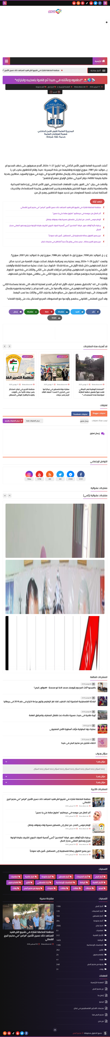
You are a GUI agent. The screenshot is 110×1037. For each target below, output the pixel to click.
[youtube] (91, 3)
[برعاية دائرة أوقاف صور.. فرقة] (98, 841)
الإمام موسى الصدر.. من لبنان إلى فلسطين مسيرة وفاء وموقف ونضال (73, 219)
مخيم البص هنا (98, 1014)
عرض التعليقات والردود (12, 420)
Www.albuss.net (46, 944)
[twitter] (95, 3)
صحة (101, 959)
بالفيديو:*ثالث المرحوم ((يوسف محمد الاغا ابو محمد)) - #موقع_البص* (65, 688)
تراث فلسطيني (43, 882)
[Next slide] (5, 346)
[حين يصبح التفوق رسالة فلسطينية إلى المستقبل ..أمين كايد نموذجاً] (98, 854)
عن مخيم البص (98, 989)
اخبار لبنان (51, 86)
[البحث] (5, 3)
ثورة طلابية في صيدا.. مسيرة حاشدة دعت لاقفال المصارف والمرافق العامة (62, 715)
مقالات (63, 888)
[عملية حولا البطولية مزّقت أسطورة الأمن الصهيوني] (102, 729)
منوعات (50, 888)
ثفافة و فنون (13, 882)
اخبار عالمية (29, 876)
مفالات (75, 888)
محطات (88, 888)
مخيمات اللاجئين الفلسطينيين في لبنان (89, 1008)
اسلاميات (14, 876)
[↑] (55, 1030)
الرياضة (82, 882)
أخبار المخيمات (82, 876)
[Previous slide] (10, 496)
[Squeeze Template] (105, 1033)
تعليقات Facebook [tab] (80, 414)
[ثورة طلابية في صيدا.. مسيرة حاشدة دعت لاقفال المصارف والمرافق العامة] (102, 715)
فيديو (101, 888)
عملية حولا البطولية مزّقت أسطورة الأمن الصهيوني (73, 729)
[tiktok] (87, 3)
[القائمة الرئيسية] (6, 61)
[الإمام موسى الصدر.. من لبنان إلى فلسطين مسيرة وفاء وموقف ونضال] (98, 828)
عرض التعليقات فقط (33, 420)
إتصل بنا (101, 995)
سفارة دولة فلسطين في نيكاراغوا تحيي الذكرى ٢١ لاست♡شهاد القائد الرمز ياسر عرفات (55, 392)
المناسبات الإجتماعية (64, 882)
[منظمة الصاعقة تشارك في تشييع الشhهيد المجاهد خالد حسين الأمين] (98, 802)
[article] (30, 333)
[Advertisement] (55, 36)
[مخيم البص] (55, 11)
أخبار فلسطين (64, 876)
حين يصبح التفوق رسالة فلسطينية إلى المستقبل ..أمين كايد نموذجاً (75, 235)
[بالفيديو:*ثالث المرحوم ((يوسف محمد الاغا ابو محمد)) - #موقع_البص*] (102, 687)
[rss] (78, 3)
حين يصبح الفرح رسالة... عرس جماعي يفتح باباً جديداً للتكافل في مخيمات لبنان (71, 241)
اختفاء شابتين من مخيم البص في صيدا (78, 743)
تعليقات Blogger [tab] (99, 413)
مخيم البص (77, 1033)
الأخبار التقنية (98, 882)
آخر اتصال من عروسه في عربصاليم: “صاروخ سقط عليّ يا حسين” (76, 213)
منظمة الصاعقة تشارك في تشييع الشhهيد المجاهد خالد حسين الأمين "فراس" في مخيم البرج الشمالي (47, 70)
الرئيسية (98, 61)
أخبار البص (99, 876)
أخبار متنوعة (40, 86)
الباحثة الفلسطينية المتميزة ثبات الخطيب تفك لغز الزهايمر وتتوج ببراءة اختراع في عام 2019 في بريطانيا (50, 701)
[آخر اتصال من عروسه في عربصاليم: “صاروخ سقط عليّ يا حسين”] (98, 816)
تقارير (28, 882)
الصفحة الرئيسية (64, 86)
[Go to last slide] (9, 346)
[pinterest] (83, 3)
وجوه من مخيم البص (32, 888)
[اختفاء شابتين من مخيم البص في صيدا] (102, 743)
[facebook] (100, 3)
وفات (15, 888)
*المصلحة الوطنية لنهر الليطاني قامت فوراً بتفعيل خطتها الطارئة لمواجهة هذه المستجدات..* (91, 392)
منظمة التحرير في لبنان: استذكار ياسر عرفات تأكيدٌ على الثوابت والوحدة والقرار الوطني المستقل (21, 392)
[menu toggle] (105, 3)
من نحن (101, 1021)
